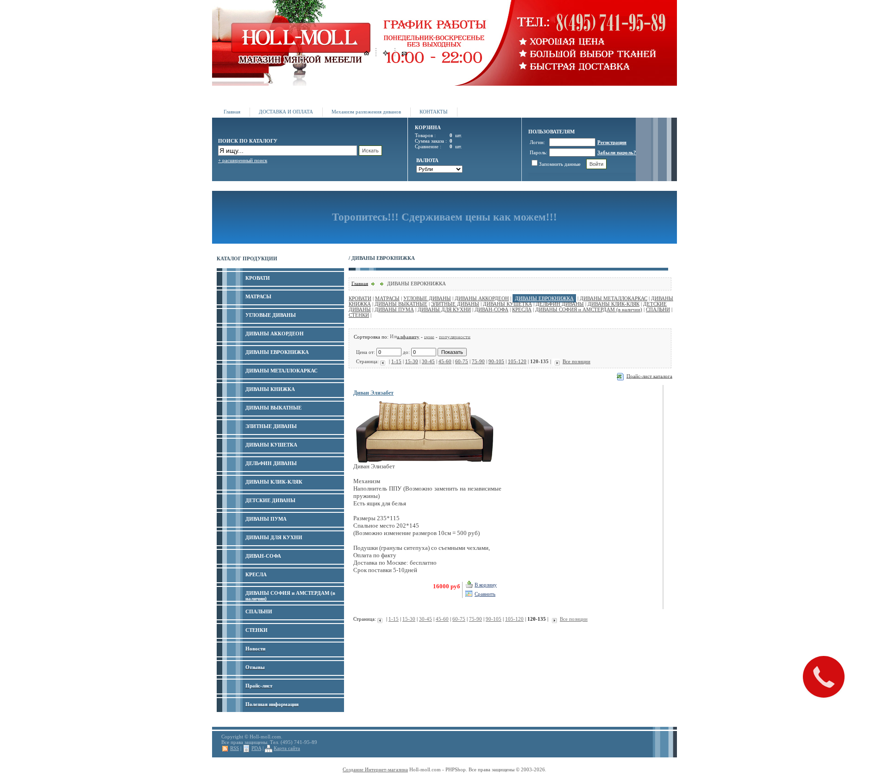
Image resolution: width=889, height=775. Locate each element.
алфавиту (408, 336)
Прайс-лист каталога (649, 375)
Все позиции (576, 361)
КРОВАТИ (360, 298)
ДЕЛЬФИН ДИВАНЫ (560, 304)
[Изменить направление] (393, 336)
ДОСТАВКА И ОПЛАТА (286, 111)
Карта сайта (287, 748)
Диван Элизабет (373, 393)
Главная (232, 111)
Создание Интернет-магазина (375, 769)
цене (429, 336)
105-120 (517, 361)
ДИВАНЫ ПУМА (394, 309)
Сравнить (485, 594)
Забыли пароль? (616, 152)
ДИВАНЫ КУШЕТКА (507, 304)
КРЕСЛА (522, 309)
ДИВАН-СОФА (491, 309)
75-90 (478, 361)
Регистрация (611, 142)
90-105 (496, 361)
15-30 (411, 361)
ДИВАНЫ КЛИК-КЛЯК (613, 304)
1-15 (396, 361)
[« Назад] (384, 361)
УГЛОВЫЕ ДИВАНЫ (427, 298)
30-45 (428, 361)
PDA (256, 748)
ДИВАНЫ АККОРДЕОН (482, 298)
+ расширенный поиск (242, 160)
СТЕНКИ (359, 315)
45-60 (444, 361)
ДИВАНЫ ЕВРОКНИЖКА (544, 298)
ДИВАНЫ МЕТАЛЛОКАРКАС (613, 298)
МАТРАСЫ (387, 298)
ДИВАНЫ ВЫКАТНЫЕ (401, 304)
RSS (234, 748)
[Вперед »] (556, 361)
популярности (454, 336)
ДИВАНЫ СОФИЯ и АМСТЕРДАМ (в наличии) (588, 309)
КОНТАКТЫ (433, 111)
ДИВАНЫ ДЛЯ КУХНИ (444, 309)
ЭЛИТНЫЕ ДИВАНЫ (455, 304)
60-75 (461, 361)
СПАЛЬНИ (658, 309)
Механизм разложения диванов (366, 111)
